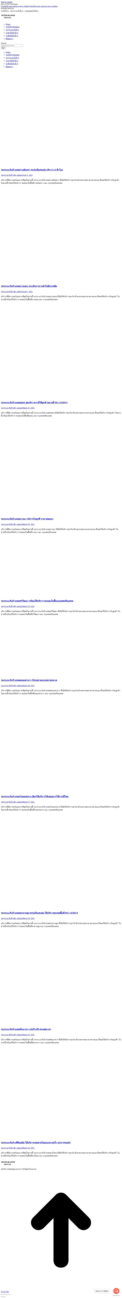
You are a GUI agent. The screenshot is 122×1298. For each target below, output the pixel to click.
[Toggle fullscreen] (7, 1294)
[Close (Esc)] (2, 1294)
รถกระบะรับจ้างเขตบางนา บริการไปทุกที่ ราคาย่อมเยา (27, 519)
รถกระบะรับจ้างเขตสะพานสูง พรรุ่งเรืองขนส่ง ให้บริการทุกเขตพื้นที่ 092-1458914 (39, 913)
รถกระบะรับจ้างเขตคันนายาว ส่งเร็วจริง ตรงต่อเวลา (26, 1029)
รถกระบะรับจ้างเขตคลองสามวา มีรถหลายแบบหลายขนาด (29, 680)
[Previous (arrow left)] (2, 1296)
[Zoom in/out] (9, 1294)
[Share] (4, 1294)
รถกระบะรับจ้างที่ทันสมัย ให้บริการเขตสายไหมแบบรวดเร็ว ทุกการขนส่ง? (36, 1142)
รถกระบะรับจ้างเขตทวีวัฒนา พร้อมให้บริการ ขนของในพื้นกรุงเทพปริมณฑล (37, 601)
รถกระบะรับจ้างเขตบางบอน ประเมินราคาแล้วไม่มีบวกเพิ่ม (29, 286)
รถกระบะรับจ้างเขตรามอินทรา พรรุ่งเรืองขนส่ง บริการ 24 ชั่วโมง (32, 170)
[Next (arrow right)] (4, 1296)
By (18, 175)
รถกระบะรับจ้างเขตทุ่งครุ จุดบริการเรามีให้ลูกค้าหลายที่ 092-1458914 (34, 402)
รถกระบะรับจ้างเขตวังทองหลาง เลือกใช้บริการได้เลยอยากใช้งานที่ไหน (35, 796)
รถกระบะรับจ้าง (7, 175)
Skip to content (6, 2)
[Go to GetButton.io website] (116, 1295)
